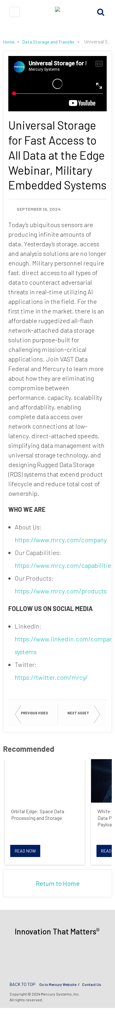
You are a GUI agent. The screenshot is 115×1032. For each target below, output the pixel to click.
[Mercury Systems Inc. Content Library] (57, 11)
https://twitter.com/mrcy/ (51, 677)
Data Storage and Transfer (48, 41)
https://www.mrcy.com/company (61, 540)
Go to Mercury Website (57, 984)
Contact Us (91, 984)
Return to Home (58, 883)
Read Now (25, 850)
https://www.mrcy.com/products (61, 591)
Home (9, 41)
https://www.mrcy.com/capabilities (64, 565)
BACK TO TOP (22, 984)
